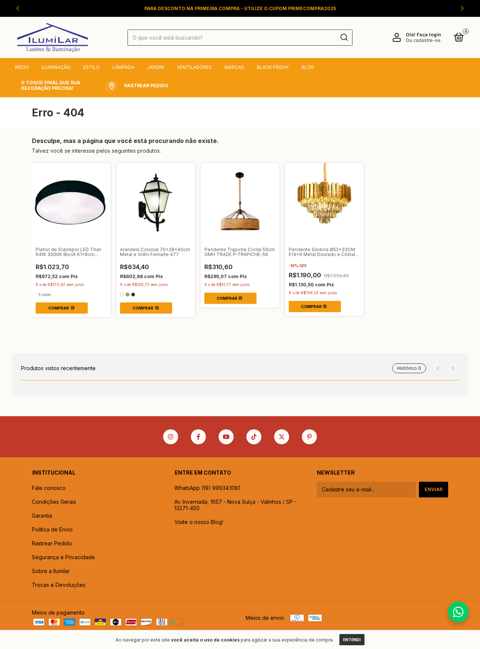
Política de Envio (52, 529)
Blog (308, 67)
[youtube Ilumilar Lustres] (226, 436)
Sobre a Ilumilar (51, 571)
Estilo (91, 67)
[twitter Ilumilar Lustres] (281, 436)
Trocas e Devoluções (59, 585)
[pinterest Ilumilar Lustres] (309, 436)
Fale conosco (49, 488)
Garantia (42, 515)
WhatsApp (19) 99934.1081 (207, 488)
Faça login (429, 34)
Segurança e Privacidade (63, 557)
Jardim (155, 67)
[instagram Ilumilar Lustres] (170, 436)
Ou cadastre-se (423, 40)
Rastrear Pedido (52, 543)
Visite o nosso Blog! (198, 522)
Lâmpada (123, 67)
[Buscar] (344, 37)
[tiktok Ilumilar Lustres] (253, 436)
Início (22, 67)
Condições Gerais (54, 502)
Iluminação (56, 67)
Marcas (234, 67)
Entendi (352, 639)
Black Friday (273, 67)
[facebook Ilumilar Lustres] (198, 436)
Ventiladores (194, 67)
